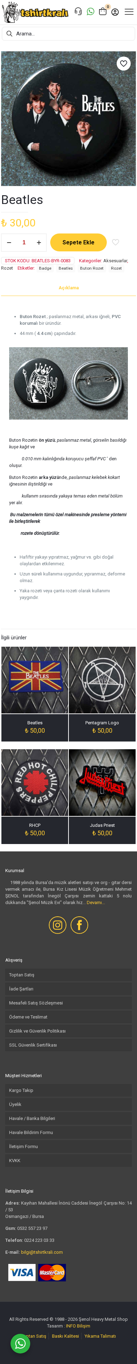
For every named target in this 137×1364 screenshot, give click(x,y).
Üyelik (15, 1104)
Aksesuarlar (115, 260)
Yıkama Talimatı (100, 1336)
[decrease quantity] (9, 242)
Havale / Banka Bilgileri (32, 1118)
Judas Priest (102, 825)
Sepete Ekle (78, 242)
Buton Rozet (92, 268)
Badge (45, 268)
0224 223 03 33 (39, 1240)
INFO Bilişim (78, 1326)
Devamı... (96, 902)
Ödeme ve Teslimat (28, 1017)
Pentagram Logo (102, 722)
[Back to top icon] (122, 1349)
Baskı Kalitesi (65, 1336)
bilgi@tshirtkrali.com (42, 1252)
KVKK (14, 1160)
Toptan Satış (21, 974)
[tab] (68, 288)
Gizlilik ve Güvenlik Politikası (37, 1031)
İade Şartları (21, 988)
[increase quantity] (39, 242)
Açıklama (69, 287)
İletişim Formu (23, 1146)
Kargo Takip (21, 1090)
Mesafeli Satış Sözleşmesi (36, 1003)
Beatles (66, 268)
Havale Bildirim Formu (31, 1132)
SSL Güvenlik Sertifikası (33, 1045)
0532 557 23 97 (32, 1228)
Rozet (7, 268)
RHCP (34, 825)
